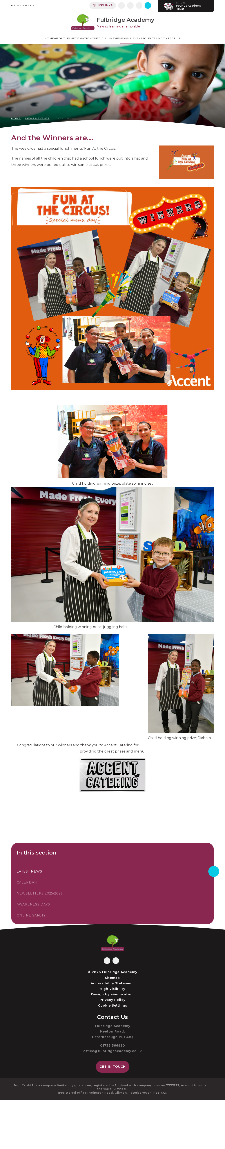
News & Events (37, 118)
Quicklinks (103, 5)
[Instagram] (130, 5)
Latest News (64, 118)
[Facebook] (121, 5)
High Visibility (22, 5)
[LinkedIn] (139, 5)
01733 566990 (112, 1045)
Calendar (27, 882)
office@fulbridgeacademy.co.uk (112, 1051)
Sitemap (112, 978)
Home (16, 118)
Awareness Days (33, 904)
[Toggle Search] (148, 5)
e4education (122, 994)
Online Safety (31, 915)
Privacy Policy (112, 1000)
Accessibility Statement (112, 983)
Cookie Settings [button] (112, 1005)
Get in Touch (113, 1067)
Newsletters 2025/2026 (40, 893)
